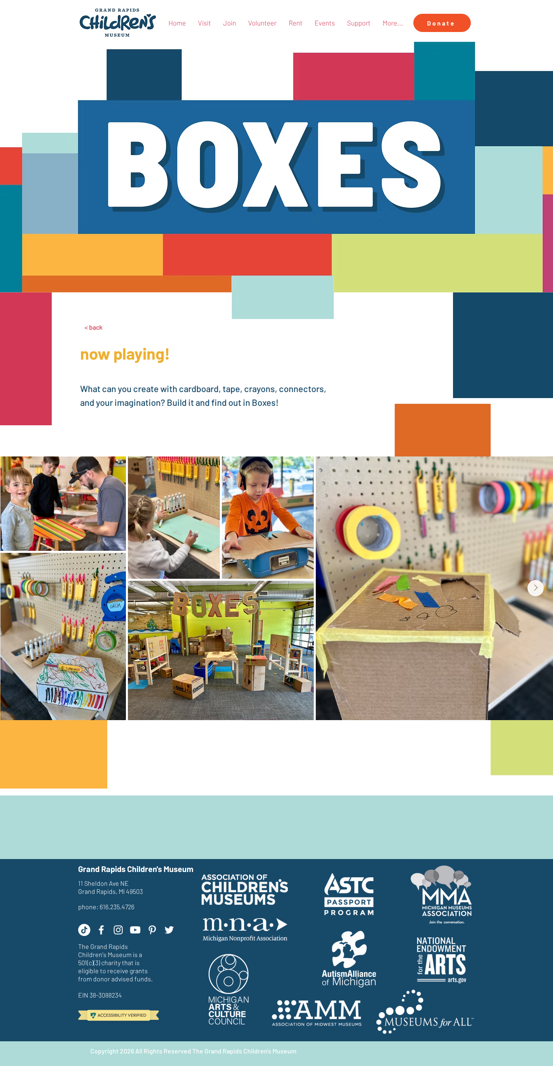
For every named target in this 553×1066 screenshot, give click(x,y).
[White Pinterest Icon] (152, 930)
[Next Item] (535, 588)
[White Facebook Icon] (101, 930)
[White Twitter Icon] (169, 930)
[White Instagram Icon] (118, 930)
